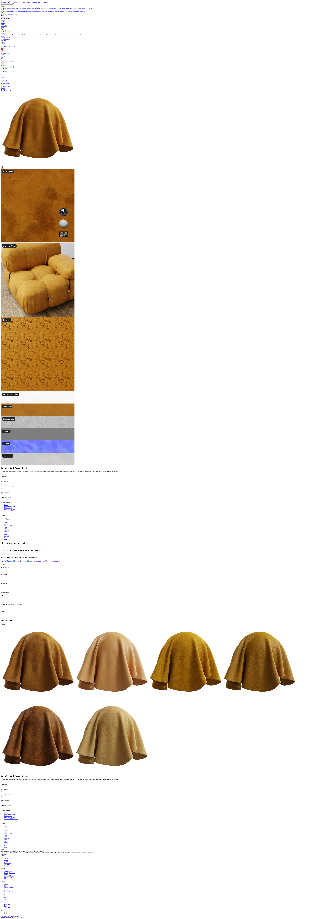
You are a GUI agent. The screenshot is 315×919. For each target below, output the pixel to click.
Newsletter (7, 890)
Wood (93, 8)
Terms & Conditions (6, 917)
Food (46, 11)
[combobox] (157, 61)
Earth (33, 8)
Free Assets (5, 15)
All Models (4, 11)
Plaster (60, 8)
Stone (67, 8)
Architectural (10, 8)
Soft (5, 533)
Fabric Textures (8, 508)
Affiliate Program (5, 39)
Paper (56, 8)
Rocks (70, 11)
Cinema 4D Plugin (9, 876)
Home (3, 88)
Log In (2, 42)
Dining (28, 11)
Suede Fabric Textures (10, 509)
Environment (10, 14)
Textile (5, 518)
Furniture (52, 11)
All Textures (4, 8)
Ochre (5, 521)
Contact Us (7, 907)
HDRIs (2, 57)
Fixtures (42, 11)
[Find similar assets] (2, 167)
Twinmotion (54, 34)
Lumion (28, 34)
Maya (3, 29)
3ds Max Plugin (8, 874)
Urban (90, 8)
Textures (3, 54)
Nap (5, 537)
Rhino (2, 34)
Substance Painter (73, 34)
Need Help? (4, 40)
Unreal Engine (47, 34)
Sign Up (6, 897)
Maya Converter (8, 877)
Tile (82, 8)
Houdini (3, 32)
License (21, 917)
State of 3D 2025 (8, 891)
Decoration (23, 11)
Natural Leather (8, 525)
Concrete (29, 8)
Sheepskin (6, 536)
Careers (6, 889)
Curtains (18, 11)
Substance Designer (63, 34)
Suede (5, 528)
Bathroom (9, 11)
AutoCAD (10, 34)
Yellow (6, 534)
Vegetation (82, 11)
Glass (42, 8)
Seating (77, 11)
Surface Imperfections (75, 8)
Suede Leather (7, 530)
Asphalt (16, 8)
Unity (41, 34)
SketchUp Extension (9, 873)
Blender (3, 20)
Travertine (86, 8)
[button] (157, 5)
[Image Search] (2, 63)
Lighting (62, 11)
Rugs (73, 11)
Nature (53, 8)
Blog (5, 886)
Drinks (32, 11)
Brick (20, 8)
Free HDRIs (7, 866)
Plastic (64, 8)
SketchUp (5, 32)
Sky (17, 14)
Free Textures (7, 863)
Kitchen (57, 11)
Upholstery (7, 519)
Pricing (2, 36)
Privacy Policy (15, 917)
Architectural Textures (9, 506)
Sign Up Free (4, 854)
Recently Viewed (5, 37)
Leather (6, 522)
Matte (5, 539)
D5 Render (23, 34)
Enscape (37, 34)
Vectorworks (16, 34)
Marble (46, 8)
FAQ (5, 906)
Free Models (7, 864)
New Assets (4, 17)
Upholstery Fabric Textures (11, 511)
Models (3, 56)
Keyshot (32, 34)
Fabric (36, 8)
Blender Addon (8, 871)
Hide (5, 524)
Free (39, 8)
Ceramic (24, 8)
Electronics (37, 11)
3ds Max (3, 23)
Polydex (80, 34)
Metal (49, 8)
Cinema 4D (4, 26)
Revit (5, 34)
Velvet (5, 531)
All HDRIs (4, 14)
